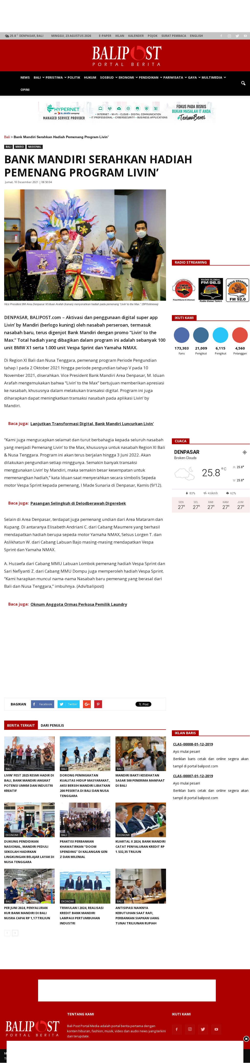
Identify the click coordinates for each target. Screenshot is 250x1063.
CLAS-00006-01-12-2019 (193, 783)
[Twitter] (237, 36)
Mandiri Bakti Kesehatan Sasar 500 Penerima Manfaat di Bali (140, 780)
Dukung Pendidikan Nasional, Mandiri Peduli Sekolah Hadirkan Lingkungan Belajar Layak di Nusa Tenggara (29, 851)
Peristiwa (54, 77)
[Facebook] (221, 36)
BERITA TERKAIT (21, 725)
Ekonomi (126, 77)
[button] (243, 83)
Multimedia (212, 77)
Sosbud (107, 77)
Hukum (90, 77)
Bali (37, 77)
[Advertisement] (127, 16)
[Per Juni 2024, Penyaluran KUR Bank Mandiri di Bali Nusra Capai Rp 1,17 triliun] (29, 886)
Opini (25, 89)
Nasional (34, 146)
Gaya (192, 77)
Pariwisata (173, 77)
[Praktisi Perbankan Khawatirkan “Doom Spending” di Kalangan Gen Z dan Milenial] (85, 820)
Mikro (19, 146)
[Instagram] (229, 36)
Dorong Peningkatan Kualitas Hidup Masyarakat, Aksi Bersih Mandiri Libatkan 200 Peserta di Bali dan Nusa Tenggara (85, 785)
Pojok (152, 36)
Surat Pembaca (173, 36)
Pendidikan (148, 77)
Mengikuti (201, 329)
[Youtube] (245, 36)
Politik (74, 77)
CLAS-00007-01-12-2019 (193, 751)
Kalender (136, 36)
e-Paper (105, 36)
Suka (181, 329)
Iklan (119, 36)
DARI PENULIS (52, 725)
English (196, 36)
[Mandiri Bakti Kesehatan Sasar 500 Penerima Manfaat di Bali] (140, 753)
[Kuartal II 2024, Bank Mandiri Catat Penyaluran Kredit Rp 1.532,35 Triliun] (140, 820)
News (25, 77)
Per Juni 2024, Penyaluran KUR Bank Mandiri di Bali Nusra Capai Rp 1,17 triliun (27, 913)
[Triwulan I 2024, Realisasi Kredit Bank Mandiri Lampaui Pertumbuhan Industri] (85, 886)
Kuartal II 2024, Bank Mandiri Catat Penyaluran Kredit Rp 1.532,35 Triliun (140, 846)
